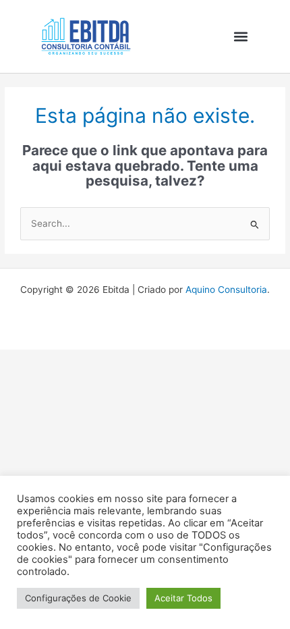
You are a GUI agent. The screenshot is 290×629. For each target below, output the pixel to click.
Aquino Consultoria (226, 289)
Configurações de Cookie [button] (78, 598)
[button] (240, 36)
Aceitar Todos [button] (183, 598)
